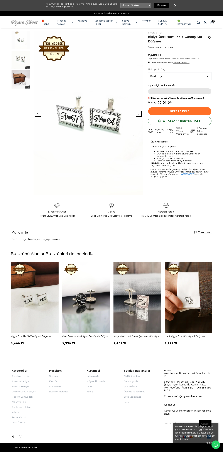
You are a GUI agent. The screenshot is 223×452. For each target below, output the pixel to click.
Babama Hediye (20, 386)
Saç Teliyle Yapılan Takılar (104, 22)
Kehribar (146, 20)
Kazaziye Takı (19, 402)
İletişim (90, 386)
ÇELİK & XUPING (162, 22)
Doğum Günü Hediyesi (24, 391)
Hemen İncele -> (181, 62)
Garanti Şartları (131, 381)
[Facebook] (13, 437)
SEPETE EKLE (179, 111)
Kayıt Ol (53, 381)
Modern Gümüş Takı (22, 396)
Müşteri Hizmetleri (96, 381)
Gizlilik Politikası (132, 376)
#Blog (89, 391)
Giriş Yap (53, 376)
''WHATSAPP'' (187, 174)
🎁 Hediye (45, 22)
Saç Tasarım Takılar (21, 407)
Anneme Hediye (20, 381)
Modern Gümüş (61, 22)
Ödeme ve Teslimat (134, 391)
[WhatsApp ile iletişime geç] (215, 444)
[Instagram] (20, 437)
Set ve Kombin (126, 22)
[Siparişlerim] (205, 22)
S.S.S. (126, 402)
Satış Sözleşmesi (133, 396)
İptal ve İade (130, 386)
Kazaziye (82, 20)
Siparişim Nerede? (58, 391)
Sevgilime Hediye (21, 376)
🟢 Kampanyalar (184, 22)
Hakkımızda (92, 376)
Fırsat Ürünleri (19, 422)
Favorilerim (55, 386)
